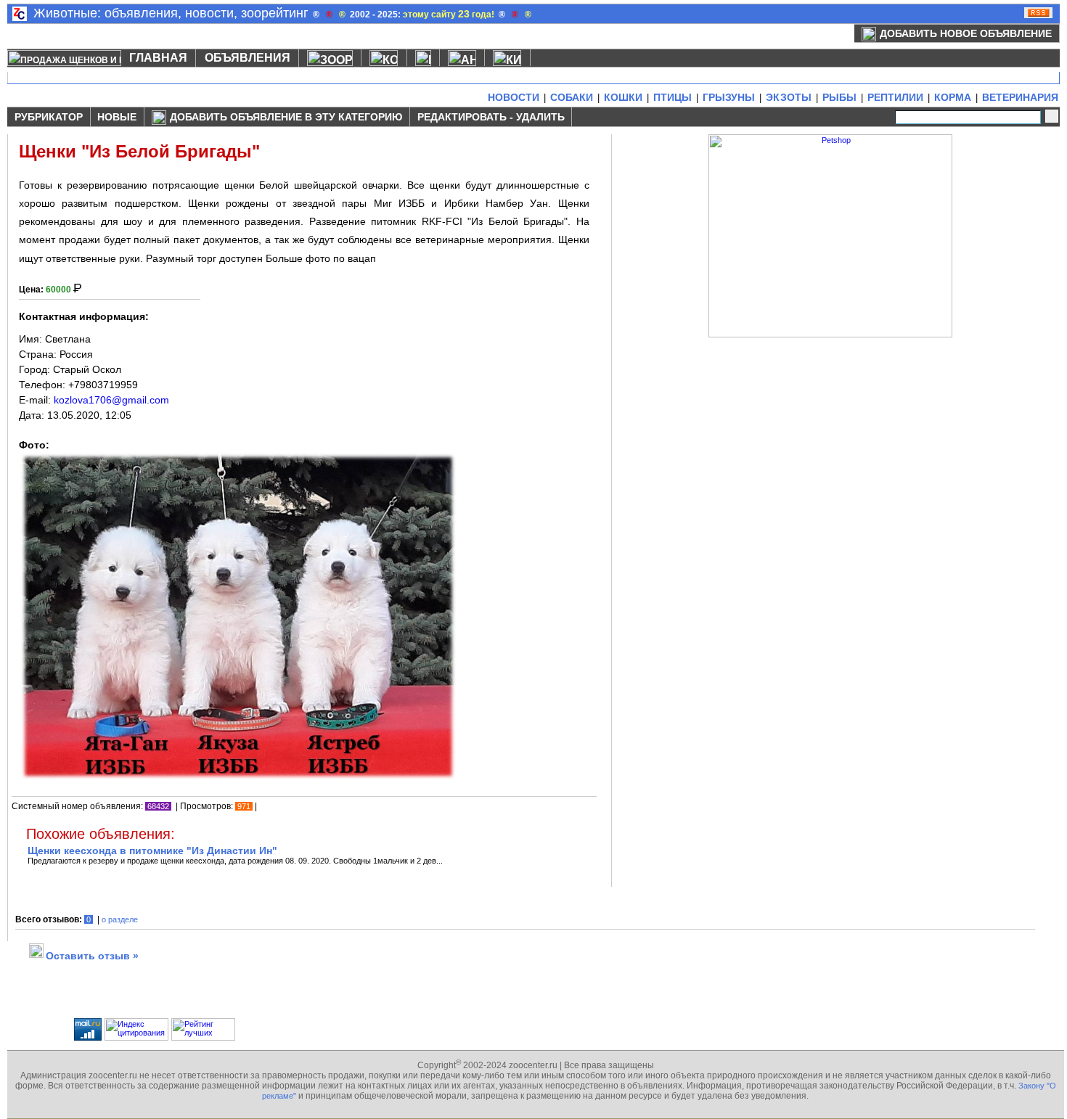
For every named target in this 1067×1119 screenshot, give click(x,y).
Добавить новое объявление (966, 33)
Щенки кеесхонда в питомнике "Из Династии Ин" (152, 850)
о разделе (120, 919)
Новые (116, 117)
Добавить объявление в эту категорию (286, 117)
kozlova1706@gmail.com (111, 400)
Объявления (247, 58)
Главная (158, 58)
